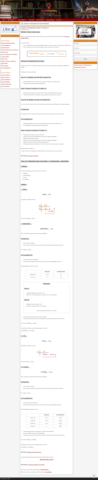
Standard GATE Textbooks (80, 67)
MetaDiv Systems (21, 478)
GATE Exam (31, 20)
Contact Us (58, 20)
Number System (25, 29)
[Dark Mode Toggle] (94, 476)
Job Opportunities (50, 20)
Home (3, 20)
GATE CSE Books (40, 20)
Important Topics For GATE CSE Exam (82, 65)
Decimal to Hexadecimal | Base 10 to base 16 (35, 28)
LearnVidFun (48, 472)
